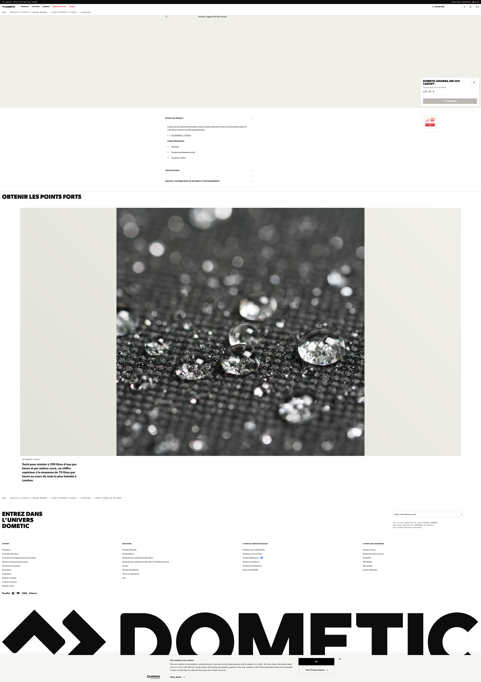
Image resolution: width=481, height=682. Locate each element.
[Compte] (470, 7)
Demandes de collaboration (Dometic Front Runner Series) (145, 562)
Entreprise (466, 2)
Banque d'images (17, 578)
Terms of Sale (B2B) (250, 570)
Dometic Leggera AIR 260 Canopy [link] (108, 498)
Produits (25, 7)
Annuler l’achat (8, 586)
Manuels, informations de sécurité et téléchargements (192, 181)
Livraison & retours (9, 582)
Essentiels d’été (59, 7)
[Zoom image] (211, 61)
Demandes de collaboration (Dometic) (137, 558)
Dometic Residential (138, 570)
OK (316, 662)
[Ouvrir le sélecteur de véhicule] (464, 7)
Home (4, 12)
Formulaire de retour (10, 554)
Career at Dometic (378, 570)
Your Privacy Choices (315, 670)
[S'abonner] (461, 514)
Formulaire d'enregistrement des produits (19, 558)
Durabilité (367, 558)
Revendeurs (7, 570)
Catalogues (14, 574)
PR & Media (375, 562)
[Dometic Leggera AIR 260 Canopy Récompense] (430, 122)
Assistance (456, 2)
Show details (176, 677)
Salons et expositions (130, 574)
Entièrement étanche (181, 135)
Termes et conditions (251, 562)
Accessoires (86, 12)
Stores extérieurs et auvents (64, 12)
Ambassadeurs (128, 554)
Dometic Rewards (129, 550)
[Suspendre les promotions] (3, 2)
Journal (45, 7)
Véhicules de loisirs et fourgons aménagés (28, 12)
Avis (124, 578)
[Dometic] (8, 7)
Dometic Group (377, 550)
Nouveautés (375, 566)
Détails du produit (174, 118)
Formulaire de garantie (11, 566)
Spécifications (172, 170)
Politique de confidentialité (254, 550)
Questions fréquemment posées (15, 562)
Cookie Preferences (250, 558)
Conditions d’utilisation (252, 566)
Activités (35, 7)
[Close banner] (340, 659)
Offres (72, 7)
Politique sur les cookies (252, 554)
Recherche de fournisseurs (373, 554)
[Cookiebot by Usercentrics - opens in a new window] (153, 677)
